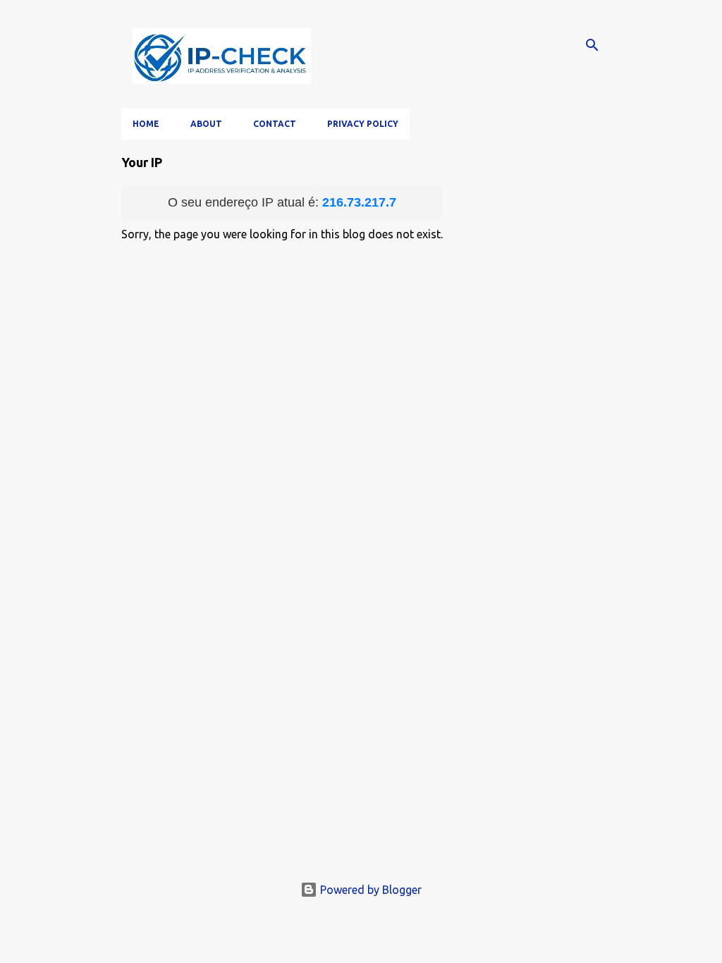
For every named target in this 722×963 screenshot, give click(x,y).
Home (146, 123)
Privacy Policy (362, 123)
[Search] (592, 45)
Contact (274, 123)
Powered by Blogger (369, 889)
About (206, 123)
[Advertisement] (361, 764)
